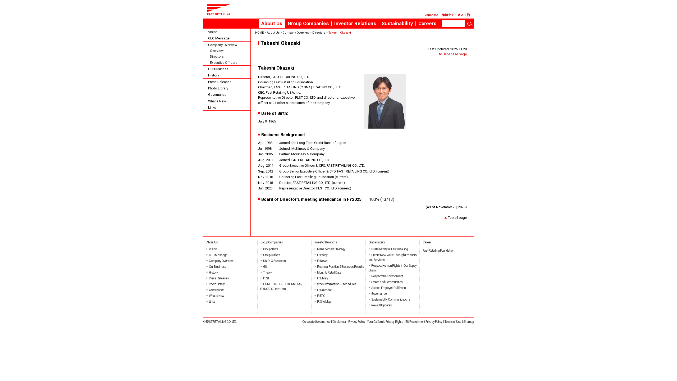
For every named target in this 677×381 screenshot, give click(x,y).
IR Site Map (324, 301)
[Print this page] (470, 14)
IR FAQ (321, 296)
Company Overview (222, 45)
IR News (322, 261)
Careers (428, 25)
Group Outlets (271, 255)
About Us (271, 23)
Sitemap (468, 322)
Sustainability (397, 23)
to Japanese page (453, 54)
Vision (213, 32)
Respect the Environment (387, 276)
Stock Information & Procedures (336, 284)
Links (212, 108)
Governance (217, 95)
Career (427, 242)
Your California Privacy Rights (385, 322)
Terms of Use (453, 322)
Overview (217, 51)
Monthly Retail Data (329, 272)
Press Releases (219, 82)
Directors (217, 56)
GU (265, 267)
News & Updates (381, 305)
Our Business (218, 69)
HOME (259, 32)
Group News (270, 249)
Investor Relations (355, 23)
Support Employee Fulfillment (389, 288)
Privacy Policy (356, 322)
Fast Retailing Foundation (438, 250)
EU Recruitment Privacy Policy (423, 322)
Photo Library (218, 88)
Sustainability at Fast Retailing (389, 249)
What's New (217, 101)
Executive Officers (223, 63)
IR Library (322, 278)
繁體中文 (448, 14)
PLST (266, 278)
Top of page (457, 218)
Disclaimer (339, 322)
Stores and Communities (386, 282)
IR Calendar (324, 290)
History (213, 75)
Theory (267, 272)
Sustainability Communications (390, 299)
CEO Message (219, 38)
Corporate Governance (316, 322)
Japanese (431, 14)
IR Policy (322, 255)
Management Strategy (331, 249)
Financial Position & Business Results (340, 267)
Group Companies (308, 23)
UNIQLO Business (274, 261)
